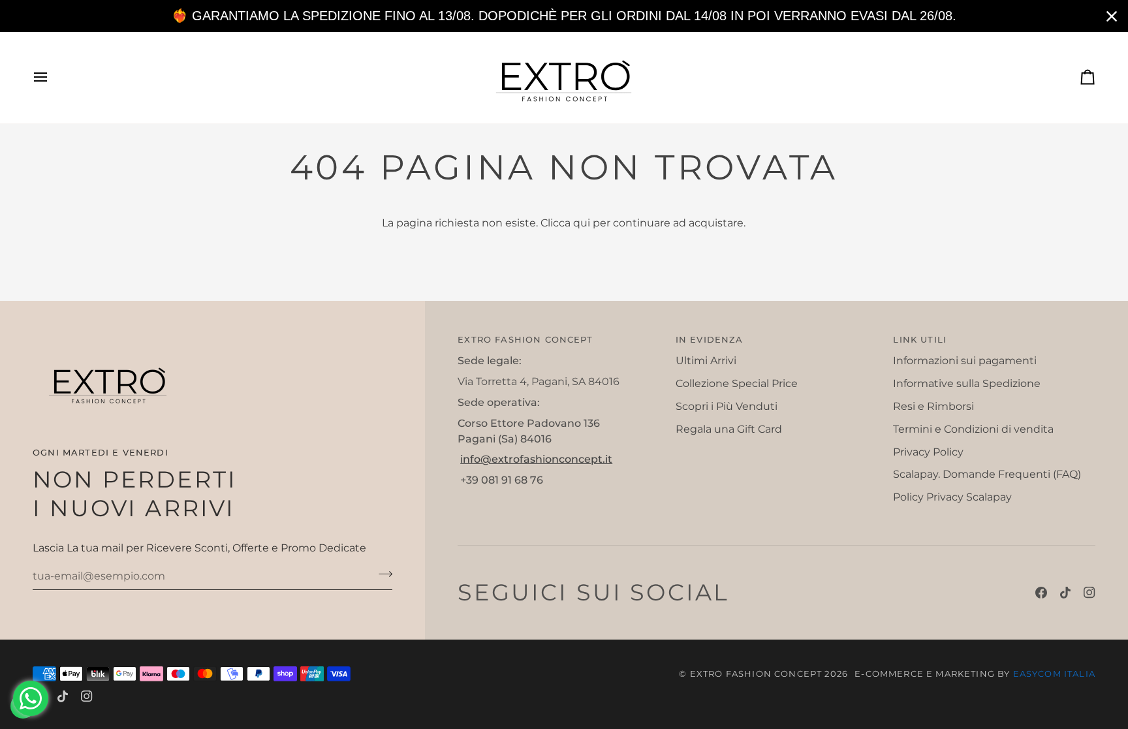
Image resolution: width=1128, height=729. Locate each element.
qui (581, 223)
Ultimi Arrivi (706, 360)
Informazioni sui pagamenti (965, 360)
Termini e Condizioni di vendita (973, 429)
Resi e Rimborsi (933, 406)
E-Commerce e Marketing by (974, 673)
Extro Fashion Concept (756, 673)
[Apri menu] (52, 77)
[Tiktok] (1065, 592)
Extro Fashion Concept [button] (525, 339)
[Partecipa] (381, 574)
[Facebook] (1041, 592)
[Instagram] (1089, 592)
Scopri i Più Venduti (726, 406)
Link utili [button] (920, 339)
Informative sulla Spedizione (967, 383)
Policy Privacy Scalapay (952, 497)
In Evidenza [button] (710, 339)
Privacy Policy (928, 452)
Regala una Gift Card (729, 429)
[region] (564, 16)
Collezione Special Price (737, 383)
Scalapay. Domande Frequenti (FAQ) (987, 474)
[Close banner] (1111, 16)
